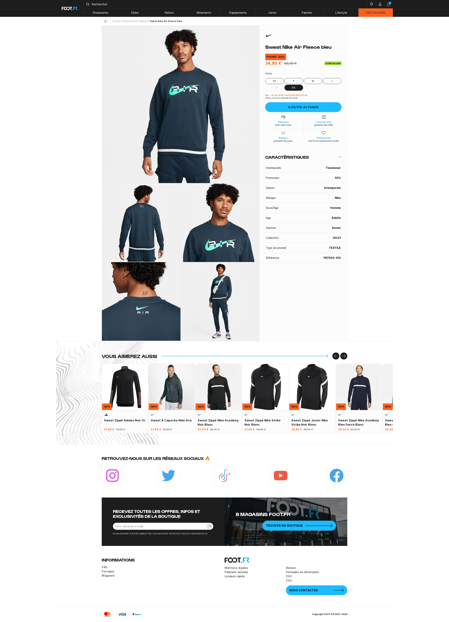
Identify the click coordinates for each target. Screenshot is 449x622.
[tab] (303, 157)
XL (272, 87)
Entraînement (130, 21)
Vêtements (203, 12)
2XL (293, 87)
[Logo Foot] (69, 8)
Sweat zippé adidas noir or (125, 420)
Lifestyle (341, 12)
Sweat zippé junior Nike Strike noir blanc (309, 422)
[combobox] (225, 4)
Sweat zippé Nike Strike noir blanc (262, 422)
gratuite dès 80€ (323, 125)
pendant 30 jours (283, 141)
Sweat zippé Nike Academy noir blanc (218, 422)
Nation (169, 12)
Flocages (108, 571)
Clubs (135, 12)
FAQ (104, 567)
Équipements (238, 12)
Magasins (108, 575)
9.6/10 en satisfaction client (323, 141)
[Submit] (87, 4)
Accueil (117, 21)
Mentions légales (236, 568)
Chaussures (100, 12)
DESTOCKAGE (376, 12)
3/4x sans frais (283, 125)
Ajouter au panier (303, 107)
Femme (307, 12)
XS (274, 81)
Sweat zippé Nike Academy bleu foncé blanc (358, 422)
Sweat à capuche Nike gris (171, 420)
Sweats (143, 21)
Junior (272, 12)
